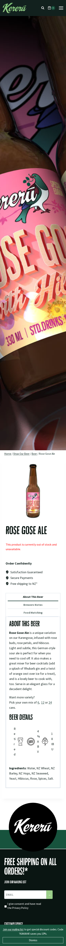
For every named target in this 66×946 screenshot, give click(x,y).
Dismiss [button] (33, 940)
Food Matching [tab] (33, 612)
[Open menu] (61, 8)
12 (42, 702)
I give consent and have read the (24, 906)
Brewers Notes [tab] (33, 604)
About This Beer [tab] (33, 596)
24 (50, 702)
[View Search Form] (43, 8)
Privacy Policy (20, 908)
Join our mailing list (13, 929)
